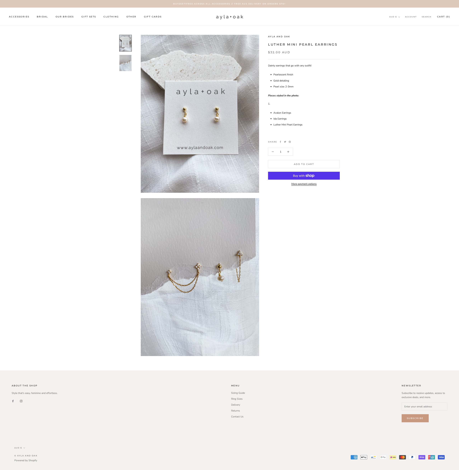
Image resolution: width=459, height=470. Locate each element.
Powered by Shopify (25, 460)
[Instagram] (21, 401)
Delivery (235, 404)
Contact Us (237, 416)
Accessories (19, 16)
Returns (235, 410)
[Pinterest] (290, 142)
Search (426, 17)
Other (131, 16)
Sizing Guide (238, 393)
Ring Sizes (237, 399)
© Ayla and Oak (25, 455)
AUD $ (393, 17)
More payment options (304, 184)
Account (411, 17)
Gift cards (153, 16)
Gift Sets (88, 16)
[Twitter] (285, 142)
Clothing (111, 16)
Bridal (42, 16)
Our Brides (65, 16)
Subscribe (415, 418)
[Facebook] (280, 142)
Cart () (443, 16)
